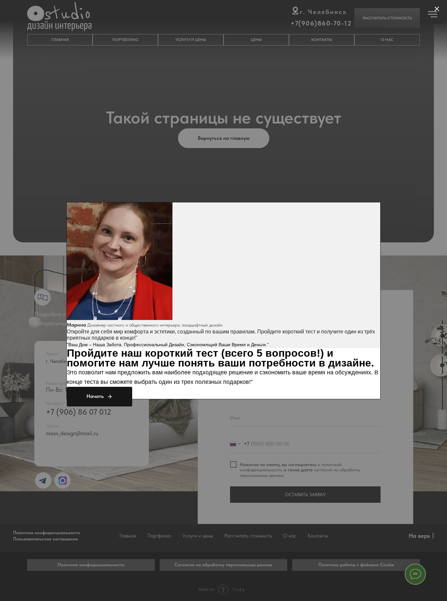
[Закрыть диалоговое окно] (437, 8)
